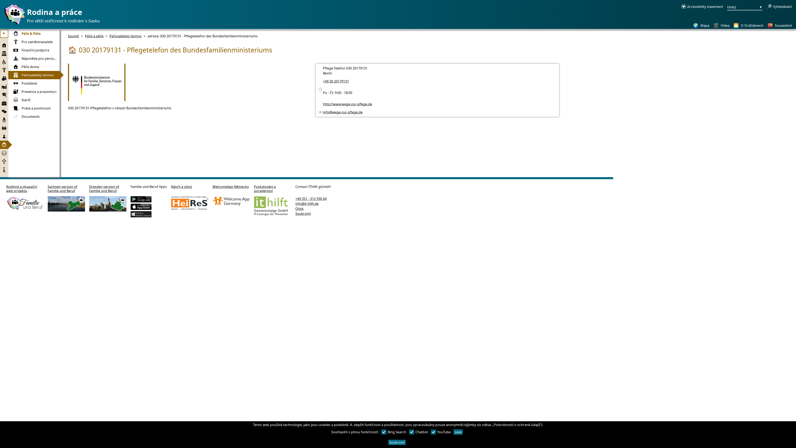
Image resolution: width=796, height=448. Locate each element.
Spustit (73, 36)
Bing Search (397, 432)
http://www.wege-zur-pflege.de (347, 104)
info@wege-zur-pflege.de (343, 112)
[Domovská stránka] (13, 24)
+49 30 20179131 (336, 81)
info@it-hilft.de (307, 203)
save (458, 432)
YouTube (444, 432)
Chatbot (421, 432)
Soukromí (397, 442)
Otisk (299, 208)
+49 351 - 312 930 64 (311, 198)
